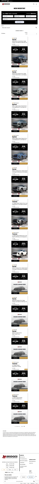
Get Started (19, 22)
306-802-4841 (11, 467)
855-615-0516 (12, 465)
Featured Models (22, 464)
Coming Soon (22, 462)
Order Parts (31, 463)
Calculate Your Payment (23, 66)
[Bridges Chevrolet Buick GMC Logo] (6, 4)
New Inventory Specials (23, 460)
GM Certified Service (32, 461)
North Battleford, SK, (11, 462)
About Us (30, 472)
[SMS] (8, 1)
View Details (15, 66)
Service (10, 469)
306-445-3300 (11, 463)
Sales (4, 469)
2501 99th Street (5, 462)
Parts (15, 469)
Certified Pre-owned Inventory (23, 467)
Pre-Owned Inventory (23, 458)
